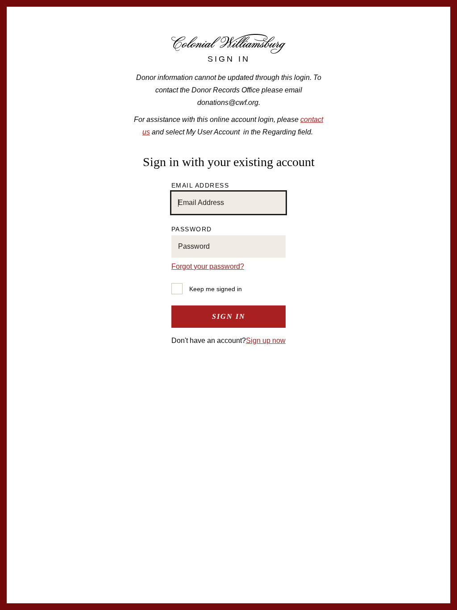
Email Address (200, 185)
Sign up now (266, 340)
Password (191, 229)
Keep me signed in (215, 288)
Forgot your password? (207, 266)
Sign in (228, 316)
